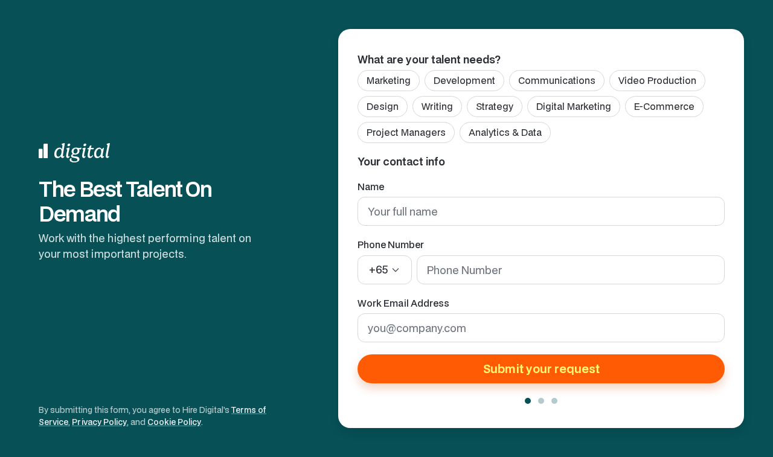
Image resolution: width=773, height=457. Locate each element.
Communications (556, 80)
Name (371, 186)
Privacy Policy (99, 422)
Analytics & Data (505, 132)
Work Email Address (403, 303)
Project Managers (406, 132)
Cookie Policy (174, 422)
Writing (437, 106)
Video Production (657, 80)
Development (464, 80)
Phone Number (391, 244)
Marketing (389, 80)
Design (383, 106)
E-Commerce (664, 106)
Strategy (494, 106)
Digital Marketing (573, 106)
